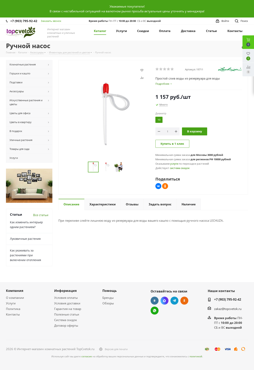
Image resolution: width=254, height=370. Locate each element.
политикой (196, 356)
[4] (168, 69)
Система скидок (65, 320)
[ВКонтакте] (158, 186)
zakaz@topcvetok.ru (227, 309)
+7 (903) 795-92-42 (23, 21)
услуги (174, 163)
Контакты (13, 314)
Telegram (174, 301)
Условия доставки (67, 303)
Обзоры (108, 303)
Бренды (108, 298)
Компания (14, 290)
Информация (65, 290)
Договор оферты (66, 325)
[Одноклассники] (165, 186)
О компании (15, 298)
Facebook (164, 301)
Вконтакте (155, 301)
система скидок (180, 168)
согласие (86, 356)
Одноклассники (184, 301)
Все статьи (40, 215)
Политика (13, 309)
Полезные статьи (66, 314)
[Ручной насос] (106, 116)
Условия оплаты (66, 298)
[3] (165, 69)
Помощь (109, 290)
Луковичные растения (25, 239)
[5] (172, 69)
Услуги (11, 303)
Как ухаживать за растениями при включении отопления (25, 255)
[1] (157, 69)
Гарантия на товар (67, 309)
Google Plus (155, 311)
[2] (161, 69)
